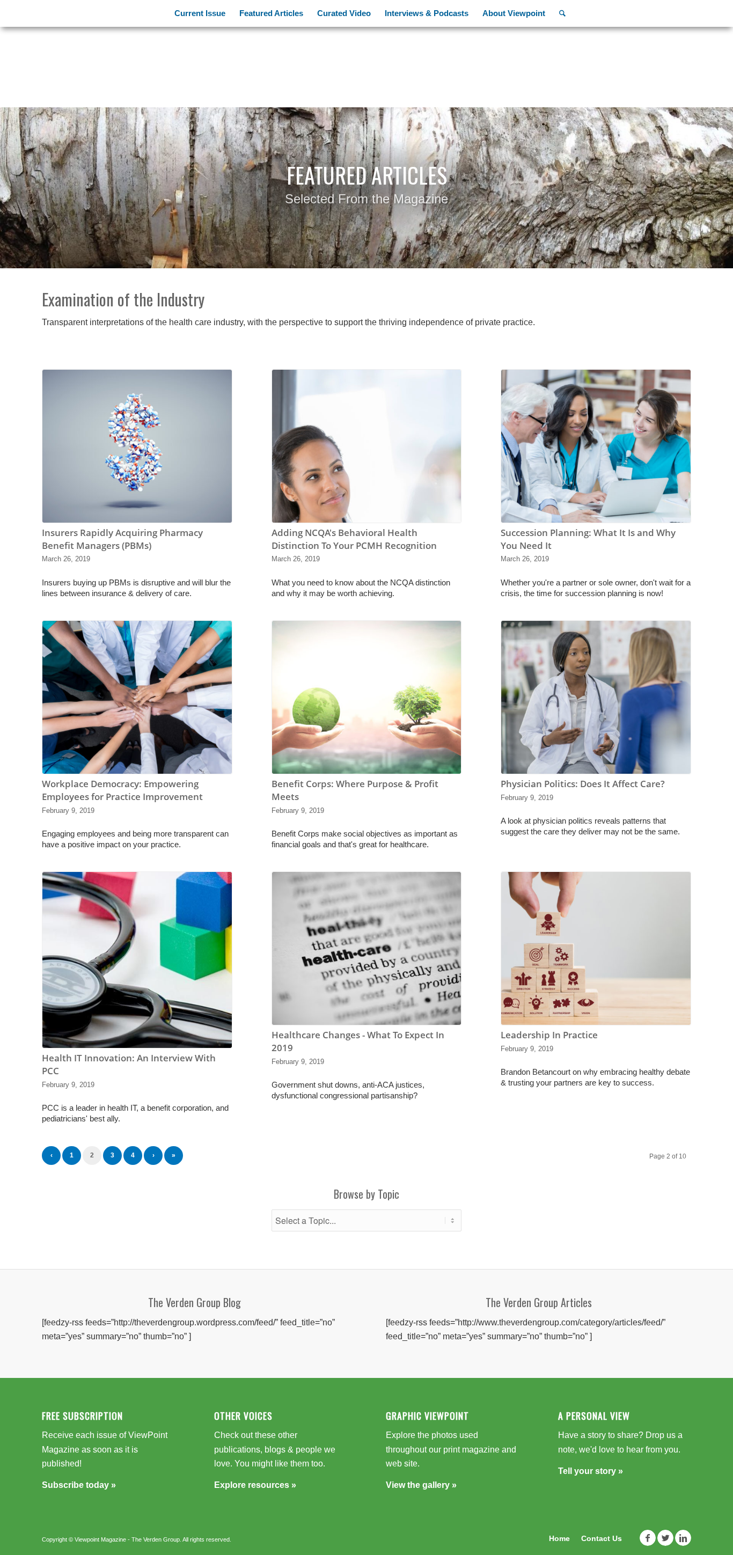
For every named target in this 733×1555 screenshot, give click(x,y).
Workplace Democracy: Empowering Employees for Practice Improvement (122, 790)
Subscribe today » (79, 1485)
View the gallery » (421, 1485)
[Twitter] (665, 1538)
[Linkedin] (683, 1538)
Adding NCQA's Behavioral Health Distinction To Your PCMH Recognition (354, 539)
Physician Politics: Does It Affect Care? (583, 784)
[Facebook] (648, 1538)
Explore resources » (255, 1485)
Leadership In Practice (549, 1035)
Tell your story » (590, 1471)
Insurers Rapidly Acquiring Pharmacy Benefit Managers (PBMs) (122, 539)
